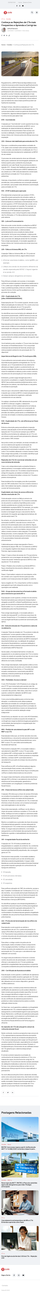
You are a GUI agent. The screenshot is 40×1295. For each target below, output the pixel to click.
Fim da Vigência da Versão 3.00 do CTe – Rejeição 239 (19, 1257)
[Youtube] (23, 1275)
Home (20, 2)
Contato (5, 1285)
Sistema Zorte (27, 2)
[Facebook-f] (14, 1275)
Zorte (3, 1290)
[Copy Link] (9, 36)
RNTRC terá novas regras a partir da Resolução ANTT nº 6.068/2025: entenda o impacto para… (18, 1148)
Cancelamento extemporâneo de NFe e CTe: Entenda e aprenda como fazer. (17, 1221)
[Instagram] (19, 1275)
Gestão (9, 45)
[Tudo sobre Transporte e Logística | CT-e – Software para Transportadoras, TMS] (7, 12)
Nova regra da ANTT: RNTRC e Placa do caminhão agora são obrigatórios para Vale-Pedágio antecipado (19, 1185)
